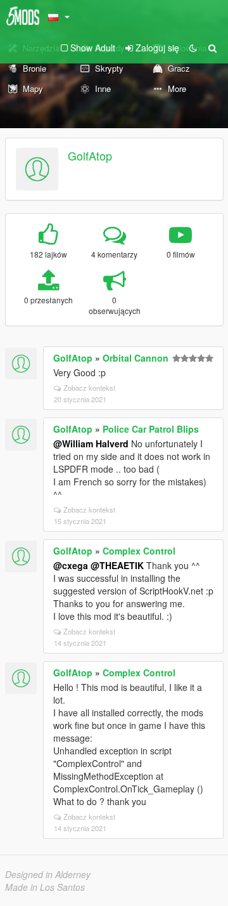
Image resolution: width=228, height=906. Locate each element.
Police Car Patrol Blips (151, 429)
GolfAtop (90, 155)
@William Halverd (91, 443)
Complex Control (139, 550)
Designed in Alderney (48, 874)
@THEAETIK (117, 565)
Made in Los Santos (45, 887)
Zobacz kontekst (89, 388)
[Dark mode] (193, 47)
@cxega (70, 565)
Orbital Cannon (135, 357)
